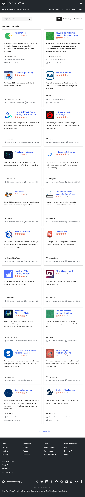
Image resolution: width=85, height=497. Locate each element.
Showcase (27, 444)
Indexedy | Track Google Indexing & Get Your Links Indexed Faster (26, 113)
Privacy (5, 455)
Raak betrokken (70, 444)
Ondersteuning (49, 447)
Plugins (25, 451)
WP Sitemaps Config (24, 72)
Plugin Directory (7, 9)
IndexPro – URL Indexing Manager (22, 272)
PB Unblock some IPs (65, 271)
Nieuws (5, 447)
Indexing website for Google (63, 113)
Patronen (26, 455)
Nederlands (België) (14, 482)
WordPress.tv (50, 455)
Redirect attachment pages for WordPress (65, 193)
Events (67, 447)
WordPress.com (9, 461)
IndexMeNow (20, 33)
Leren (46, 444)
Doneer (68, 451)
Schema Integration (23, 390)
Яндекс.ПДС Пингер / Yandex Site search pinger (67, 34)
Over (4, 444)
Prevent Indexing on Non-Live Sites (64, 312)
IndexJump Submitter (65, 152)
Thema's (26, 447)
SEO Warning (61, 231)
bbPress (6, 469)
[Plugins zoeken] (30, 19)
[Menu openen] (81, 3)
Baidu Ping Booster (23, 231)
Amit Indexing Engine (24, 152)
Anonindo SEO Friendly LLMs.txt (22, 312)
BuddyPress (7, 472)
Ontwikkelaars (49, 451)
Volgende (46, 431)
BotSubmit (19, 192)
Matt (5, 465)
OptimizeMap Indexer (65, 390)
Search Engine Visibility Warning (63, 351)
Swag (67, 455)
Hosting (5, 451)
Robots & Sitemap (64, 72)
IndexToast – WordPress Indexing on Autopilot (25, 351)
